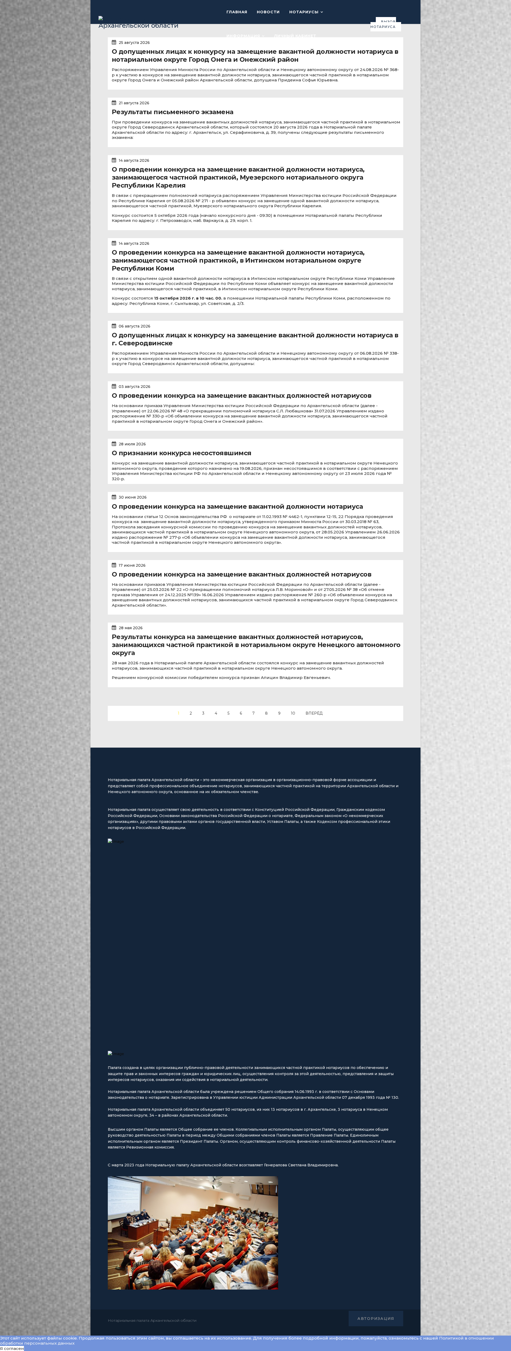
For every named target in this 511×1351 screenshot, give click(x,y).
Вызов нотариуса (383, 24)
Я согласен (12, 1348)
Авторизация (375, 1318)
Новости (268, 12)
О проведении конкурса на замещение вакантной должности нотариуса (237, 506)
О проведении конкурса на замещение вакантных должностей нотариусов (241, 395)
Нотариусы (304, 12)
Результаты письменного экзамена (172, 112)
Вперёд (314, 713)
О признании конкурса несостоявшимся (181, 453)
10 (293, 713)
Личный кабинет (295, 36)
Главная (236, 12)
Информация (243, 36)
